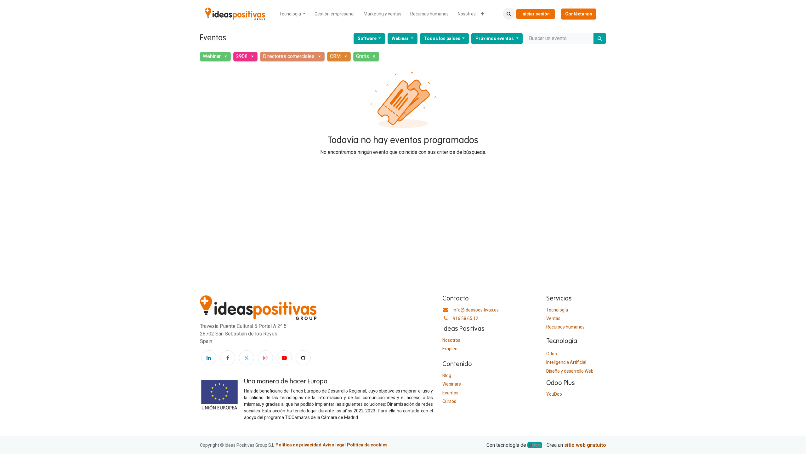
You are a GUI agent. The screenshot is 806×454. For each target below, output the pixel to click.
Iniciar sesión (535, 13)
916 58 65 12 (465, 318)
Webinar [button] (401, 38)
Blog (446, 375)
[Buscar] (599, 38)
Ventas (553, 318)
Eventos (450, 392)
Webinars (451, 384)
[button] (509, 14)
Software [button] (367, 38)
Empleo (449, 348)
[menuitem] (292, 14)
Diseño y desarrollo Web (569, 371)
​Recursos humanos (565, 326)
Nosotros (451, 340)
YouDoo (554, 394)
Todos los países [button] (442, 38)
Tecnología (557, 309)
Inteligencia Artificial (566, 362)
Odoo (551, 353)
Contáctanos (578, 13)
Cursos (449, 401)
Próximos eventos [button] (495, 38)
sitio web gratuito (585, 445)
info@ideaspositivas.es (476, 309)
